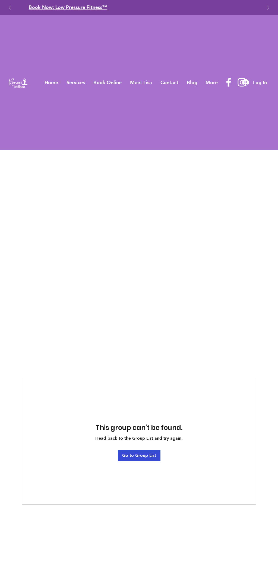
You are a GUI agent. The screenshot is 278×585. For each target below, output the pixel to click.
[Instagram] (242, 82)
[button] (75, 82)
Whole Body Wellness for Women (239, 7)
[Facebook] (228, 82)
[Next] (268, 7)
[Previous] (9, 7)
